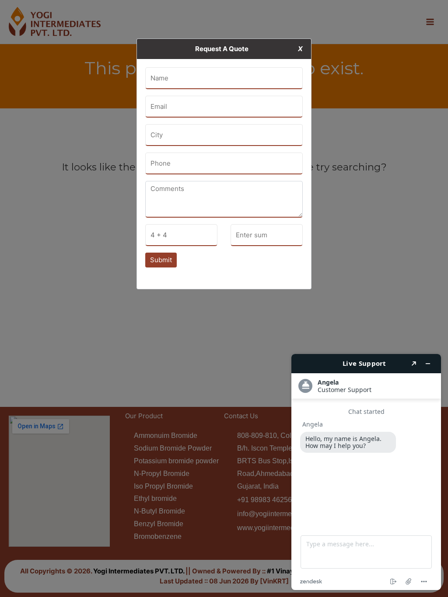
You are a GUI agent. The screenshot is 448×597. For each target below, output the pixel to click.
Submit (161, 260)
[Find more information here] (366, 472)
